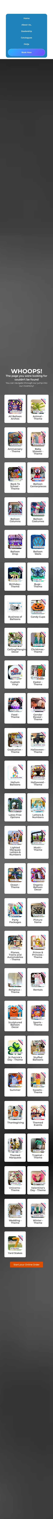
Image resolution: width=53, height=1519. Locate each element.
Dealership (26, 31)
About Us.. (26, 25)
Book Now (26, 52)
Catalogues (26, 37)
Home (27, 18)
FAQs (26, 44)
